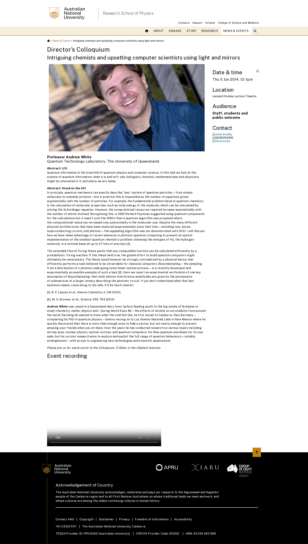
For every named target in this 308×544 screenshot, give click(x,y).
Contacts (184, 22)
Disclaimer (106, 519)
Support (197, 22)
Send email (222, 141)
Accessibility (183, 519)
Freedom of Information (152, 519)
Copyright (86, 519)
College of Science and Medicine (238, 22)
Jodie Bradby (223, 134)
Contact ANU (65, 519)
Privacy (124, 519)
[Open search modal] (256, 31)
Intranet (210, 22)
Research (209, 31)
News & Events (236, 31)
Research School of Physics (128, 13)
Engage (175, 31)
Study (191, 31)
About (158, 31)
